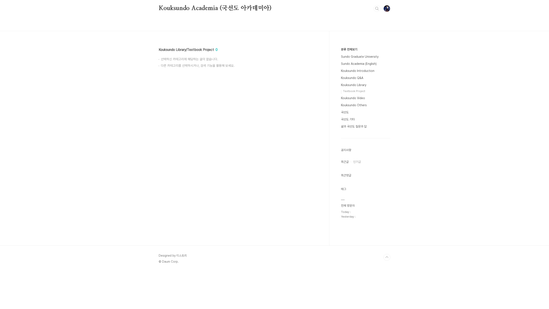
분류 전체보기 (349, 49)
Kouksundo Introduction (357, 71)
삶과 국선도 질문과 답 (354, 126)
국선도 (345, 112)
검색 (377, 8)
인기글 (357, 162)
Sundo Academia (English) (359, 63)
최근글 (345, 162)
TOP (386, 257)
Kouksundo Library (353, 85)
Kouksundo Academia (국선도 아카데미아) (215, 8)
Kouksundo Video (353, 98)
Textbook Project (354, 91)
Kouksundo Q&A (352, 78)
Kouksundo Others (354, 105)
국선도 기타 (348, 119)
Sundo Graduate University (360, 56)
